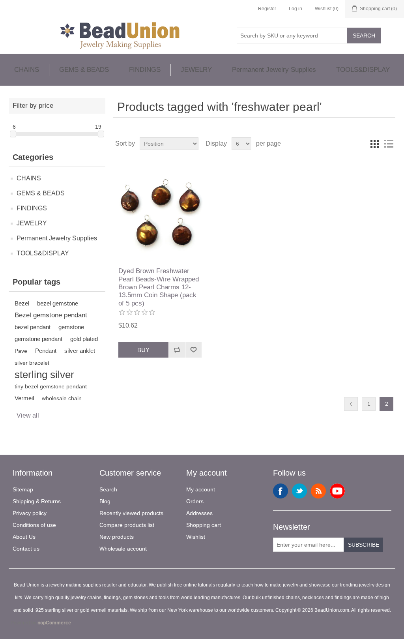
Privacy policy (30, 513)
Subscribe (363, 545)
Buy (143, 350)
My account (200, 489)
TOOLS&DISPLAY (363, 69)
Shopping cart (203, 525)
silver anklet (79, 350)
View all (28, 415)
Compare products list (126, 525)
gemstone (71, 327)
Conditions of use (34, 525)
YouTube (337, 490)
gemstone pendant (38, 338)
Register (267, 8)
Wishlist (195, 537)
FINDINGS (145, 69)
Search (364, 35)
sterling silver (44, 374)
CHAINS (26, 69)
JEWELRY (196, 69)
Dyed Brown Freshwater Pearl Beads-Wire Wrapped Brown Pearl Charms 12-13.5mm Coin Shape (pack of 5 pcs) (158, 287)
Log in (295, 8)
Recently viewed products (131, 513)
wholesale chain (62, 398)
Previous (351, 404)
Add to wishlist (193, 350)
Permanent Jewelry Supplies (274, 69)
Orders (195, 501)
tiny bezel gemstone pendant (51, 386)
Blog (104, 501)
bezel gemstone (57, 303)
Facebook (280, 490)
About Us (24, 537)
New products (116, 537)
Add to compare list (176, 350)
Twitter (299, 490)
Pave (21, 351)
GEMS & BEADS (84, 69)
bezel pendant (32, 327)
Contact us (26, 548)
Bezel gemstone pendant (51, 315)
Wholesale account (123, 548)
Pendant (45, 350)
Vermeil (24, 398)
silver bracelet (32, 363)
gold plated (84, 338)
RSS (318, 490)
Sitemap (23, 489)
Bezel (22, 303)
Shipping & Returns (37, 501)
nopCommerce (54, 623)
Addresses (199, 513)
